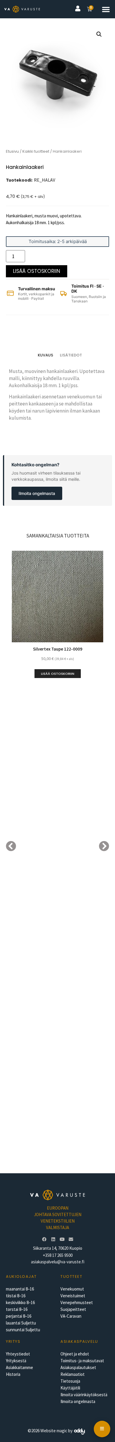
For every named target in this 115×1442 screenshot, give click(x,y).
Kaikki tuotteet (35, 151)
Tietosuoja (70, 1381)
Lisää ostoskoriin (36, 271)
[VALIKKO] (102, 1429)
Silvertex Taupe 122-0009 (57, 649)
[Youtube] (62, 1239)
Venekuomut (72, 1289)
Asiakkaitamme (19, 1367)
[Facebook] (44, 1239)
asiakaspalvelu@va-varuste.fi (57, 1262)
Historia (13, 1374)
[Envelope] (70, 1239)
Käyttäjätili (70, 1388)
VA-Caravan (70, 1316)
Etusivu (12, 151)
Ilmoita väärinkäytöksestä (83, 1394)
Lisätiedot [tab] (71, 355)
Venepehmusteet (76, 1302)
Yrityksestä (16, 1360)
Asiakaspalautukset (78, 1367)
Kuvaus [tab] (45, 355)
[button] (106, 9)
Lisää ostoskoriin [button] (57, 673)
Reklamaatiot (72, 1374)
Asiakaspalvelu (79, 1341)
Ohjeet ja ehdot (74, 1354)
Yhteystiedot (18, 1354)
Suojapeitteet (73, 1309)
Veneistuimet (72, 1295)
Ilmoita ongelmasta (37, 493)
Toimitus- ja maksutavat (82, 1360)
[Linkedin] (53, 1239)
